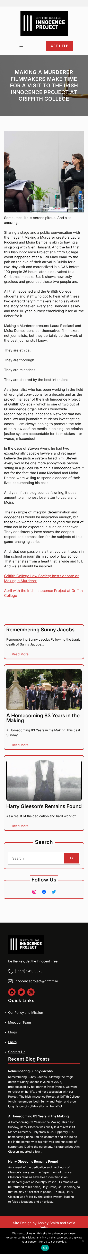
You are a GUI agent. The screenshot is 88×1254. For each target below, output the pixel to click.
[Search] (71, 858)
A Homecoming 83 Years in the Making (38, 1116)
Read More (21, 654)
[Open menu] (21, 45)
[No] (83, 1241)
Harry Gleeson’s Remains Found (33, 1161)
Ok (45, 1248)
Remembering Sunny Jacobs (30, 1071)
